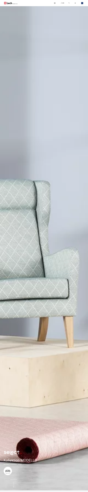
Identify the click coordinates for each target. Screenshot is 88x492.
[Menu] (54, 3)
